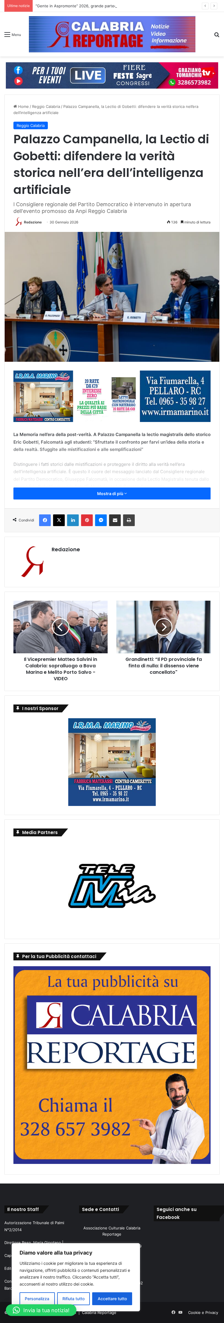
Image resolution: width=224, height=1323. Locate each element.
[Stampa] (129, 520)
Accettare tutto (112, 1298)
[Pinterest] (87, 520)
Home (23, 106)
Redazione (33, 222)
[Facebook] (45, 520)
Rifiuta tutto (73, 1298)
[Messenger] (101, 520)
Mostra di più (110, 493)
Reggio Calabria (46, 106)
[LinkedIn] (73, 520)
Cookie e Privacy (203, 1312)
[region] (76, 1277)
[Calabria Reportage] (112, 34)
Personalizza (37, 1298)
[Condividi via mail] (115, 520)
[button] (41, 1310)
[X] (59, 520)
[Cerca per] (217, 36)
